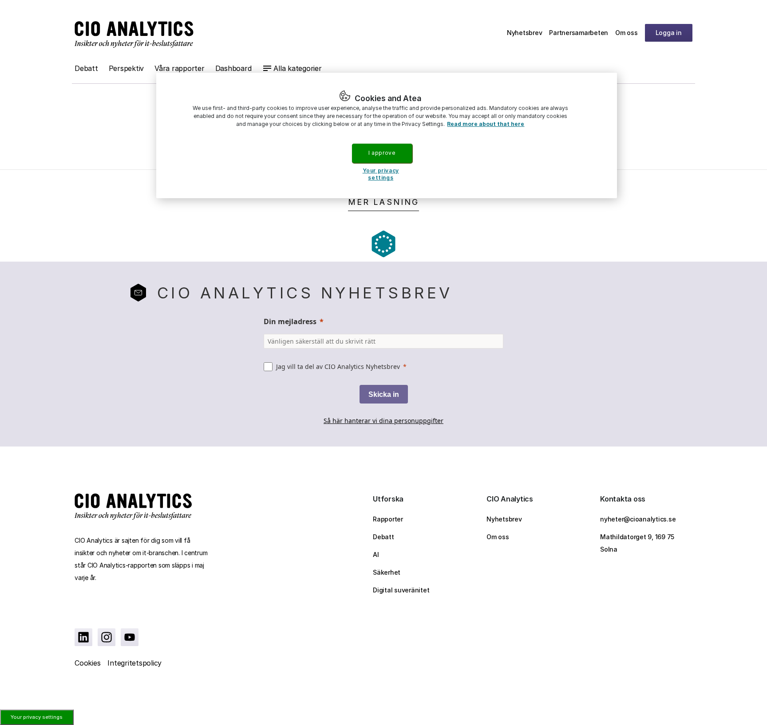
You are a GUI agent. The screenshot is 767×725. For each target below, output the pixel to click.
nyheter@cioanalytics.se (638, 519)
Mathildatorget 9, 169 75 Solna (637, 543)
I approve (381, 152)
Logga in (669, 32)
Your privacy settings (37, 717)
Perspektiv (126, 68)
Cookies (87, 662)
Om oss (626, 32)
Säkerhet (386, 572)
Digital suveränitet (401, 590)
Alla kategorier (297, 68)
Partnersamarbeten (578, 32)
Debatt (86, 68)
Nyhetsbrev (524, 32)
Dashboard (233, 68)
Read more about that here (485, 124)
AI (376, 554)
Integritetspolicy (134, 662)
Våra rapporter (179, 68)
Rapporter (388, 519)
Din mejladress (290, 321)
